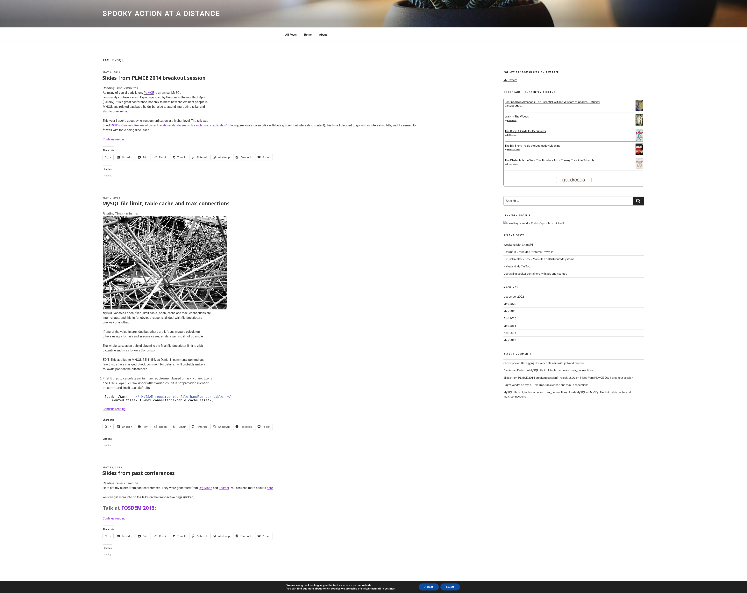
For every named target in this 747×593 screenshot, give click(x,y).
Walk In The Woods (517, 116)
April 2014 (509, 333)
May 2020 (509, 303)
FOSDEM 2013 (138, 507)
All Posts (291, 34)
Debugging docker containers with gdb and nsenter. (535, 273)
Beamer (224, 488)
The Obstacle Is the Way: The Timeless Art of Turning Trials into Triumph (549, 160)
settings (390, 588)
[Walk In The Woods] (639, 125)
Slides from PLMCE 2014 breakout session (154, 77)
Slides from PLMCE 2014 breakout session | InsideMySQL (539, 377)
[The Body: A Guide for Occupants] (639, 139)
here (270, 488)
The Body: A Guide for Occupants (525, 131)
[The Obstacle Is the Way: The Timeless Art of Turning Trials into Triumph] (639, 168)
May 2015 (509, 311)
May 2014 (509, 325)
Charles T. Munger (515, 106)
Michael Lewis (513, 149)
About (323, 34)
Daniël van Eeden (514, 370)
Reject (450, 587)
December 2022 (513, 296)
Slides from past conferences (138, 473)
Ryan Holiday (512, 164)
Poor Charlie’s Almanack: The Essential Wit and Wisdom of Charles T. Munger (552, 101)
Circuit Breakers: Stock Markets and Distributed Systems (538, 259)
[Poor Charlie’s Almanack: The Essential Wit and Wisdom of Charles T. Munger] (639, 109)
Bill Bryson (511, 120)
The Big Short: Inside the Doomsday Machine (532, 145)
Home (308, 34)
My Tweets (510, 79)
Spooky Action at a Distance (161, 14)
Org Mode (205, 488)
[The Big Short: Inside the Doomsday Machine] (639, 154)
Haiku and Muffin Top (516, 266)
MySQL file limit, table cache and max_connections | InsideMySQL (544, 392)
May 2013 (509, 340)
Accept (428, 587)
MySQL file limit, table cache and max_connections (166, 203)
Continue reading (114, 139)
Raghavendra (511, 384)
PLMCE (149, 93)
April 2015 (509, 318)
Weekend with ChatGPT (518, 244)
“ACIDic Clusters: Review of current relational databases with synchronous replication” (168, 125)
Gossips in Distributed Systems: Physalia (528, 251)
